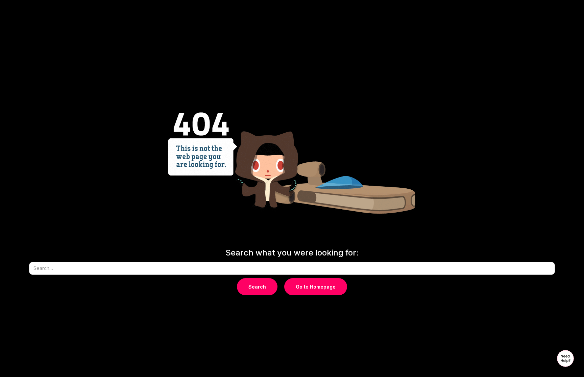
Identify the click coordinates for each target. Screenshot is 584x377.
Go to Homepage (316, 287)
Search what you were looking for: (292, 253)
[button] (565, 358)
